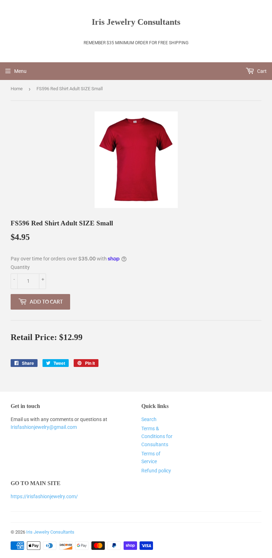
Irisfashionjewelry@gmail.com (44, 427)
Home (17, 88)
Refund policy (156, 470)
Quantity (20, 267)
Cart (261, 71)
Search (149, 419)
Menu (20, 71)
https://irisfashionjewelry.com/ (44, 496)
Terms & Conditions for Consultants (156, 436)
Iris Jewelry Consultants (136, 22)
